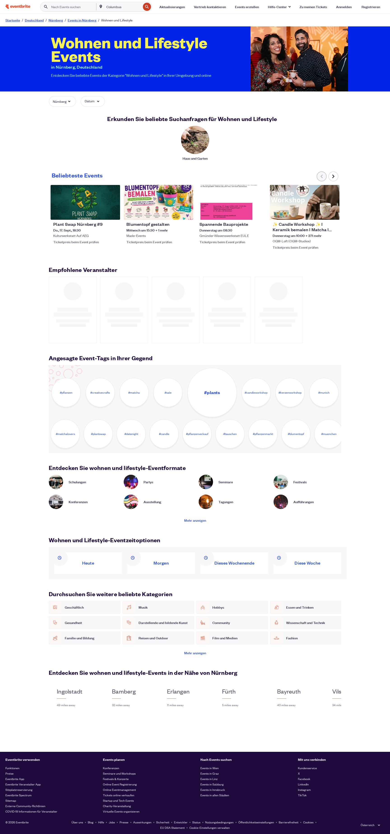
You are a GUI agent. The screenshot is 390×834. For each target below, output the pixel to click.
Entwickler (181, 822)
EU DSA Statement (172, 827)
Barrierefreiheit (288, 822)
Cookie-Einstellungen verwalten (209, 827)
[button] (279, 7)
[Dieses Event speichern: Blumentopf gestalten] (176, 213)
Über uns (77, 822)
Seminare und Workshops (119, 773)
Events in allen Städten (214, 795)
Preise (9, 773)
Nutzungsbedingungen (219, 822)
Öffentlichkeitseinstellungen (256, 822)
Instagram (304, 789)
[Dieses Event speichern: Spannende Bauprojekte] (249, 213)
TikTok (302, 795)
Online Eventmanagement (119, 789)
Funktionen (12, 768)
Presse (124, 822)
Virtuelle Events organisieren (121, 811)
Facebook (304, 779)
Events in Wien (209, 768)
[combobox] (123, 7)
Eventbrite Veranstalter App (23, 784)
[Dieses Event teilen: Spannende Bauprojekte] (260, 213)
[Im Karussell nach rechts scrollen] (333, 176)
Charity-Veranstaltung (117, 806)
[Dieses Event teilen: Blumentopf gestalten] (186, 213)
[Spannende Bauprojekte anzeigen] (231, 202)
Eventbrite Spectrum (18, 795)
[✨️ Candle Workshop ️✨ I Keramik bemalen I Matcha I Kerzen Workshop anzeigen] (304, 202)
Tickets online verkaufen (118, 795)
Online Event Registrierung (120, 784)
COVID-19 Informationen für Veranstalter (31, 811)
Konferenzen (111, 768)
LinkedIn (303, 784)
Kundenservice (307, 768)
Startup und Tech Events (118, 800)
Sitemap (10, 800)
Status (196, 822)
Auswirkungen (142, 822)
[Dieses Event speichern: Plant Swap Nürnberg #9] (102, 213)
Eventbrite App (14, 779)
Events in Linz (209, 779)
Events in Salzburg (212, 784)
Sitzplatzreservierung (18, 789)
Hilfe (101, 822)
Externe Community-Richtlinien (25, 806)
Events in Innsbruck (212, 789)
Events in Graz (209, 773)
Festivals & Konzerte (116, 779)
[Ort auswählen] (101, 6)
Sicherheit (162, 822)
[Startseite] (17, 6)
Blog (90, 822)
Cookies (308, 822)
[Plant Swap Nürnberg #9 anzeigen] (85, 202)
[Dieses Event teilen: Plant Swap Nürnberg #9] (113, 213)
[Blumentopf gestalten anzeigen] (158, 202)
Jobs (112, 822)
